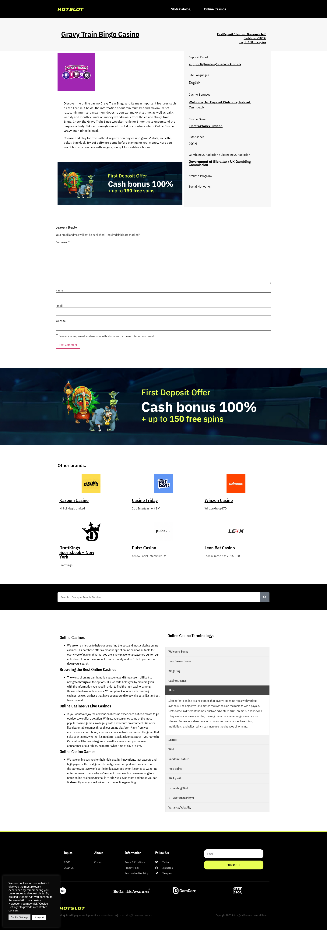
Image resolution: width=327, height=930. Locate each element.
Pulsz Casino (144, 548)
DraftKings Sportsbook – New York (76, 552)
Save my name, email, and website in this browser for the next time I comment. (107, 336)
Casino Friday (145, 500)
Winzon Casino (219, 500)
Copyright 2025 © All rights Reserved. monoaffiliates (242, 915)
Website (61, 320)
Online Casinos (215, 9)
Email (59, 305)
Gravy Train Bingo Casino (100, 34)
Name (59, 290)
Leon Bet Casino (220, 548)
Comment (63, 242)
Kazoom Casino (74, 500)
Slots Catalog (180, 9)
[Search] (264, 597)
